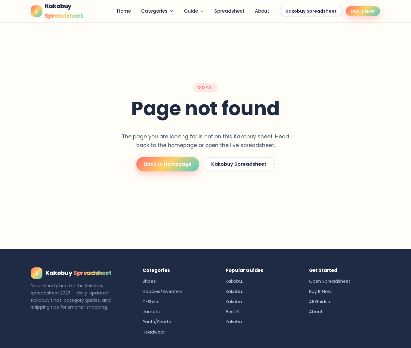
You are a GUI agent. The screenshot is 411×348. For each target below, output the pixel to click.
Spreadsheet (229, 11)
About (262, 11)
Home (124, 11)
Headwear (154, 332)
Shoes (149, 281)
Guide (191, 11)
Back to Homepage (167, 164)
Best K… (234, 312)
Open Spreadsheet (329, 281)
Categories (154, 11)
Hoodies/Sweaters (163, 291)
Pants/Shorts (157, 322)
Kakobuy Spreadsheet (311, 11)
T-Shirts (151, 302)
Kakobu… (235, 281)
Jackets (151, 312)
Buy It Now (363, 11)
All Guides (319, 302)
